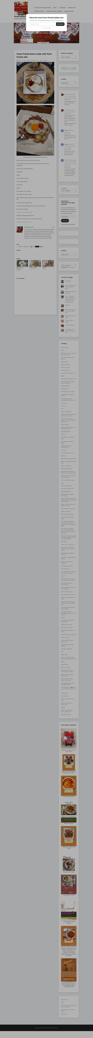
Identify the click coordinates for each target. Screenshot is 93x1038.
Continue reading (46, 28)
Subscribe (60, 24)
